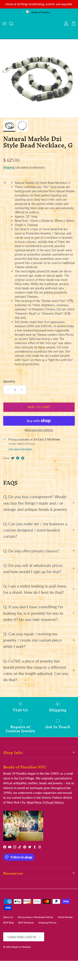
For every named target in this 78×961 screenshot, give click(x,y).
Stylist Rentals (65, 917)
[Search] (13, 23)
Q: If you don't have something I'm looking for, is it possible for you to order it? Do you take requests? (33, 613)
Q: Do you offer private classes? (31, 551)
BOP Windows (26, 922)
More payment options (39, 430)
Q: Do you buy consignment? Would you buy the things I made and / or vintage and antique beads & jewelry (35, 502)
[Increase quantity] (22, 389)
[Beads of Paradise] (39, 23)
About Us (8, 917)
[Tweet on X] (12, 458)
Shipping (8, 167)
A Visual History (53, 802)
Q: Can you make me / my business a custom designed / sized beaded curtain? (35, 530)
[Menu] (4, 23)
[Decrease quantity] (6, 389)
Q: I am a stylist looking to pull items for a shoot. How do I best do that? (34, 589)
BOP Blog (8, 922)
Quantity (9, 381)
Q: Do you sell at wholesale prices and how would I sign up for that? (33, 568)
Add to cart (39, 407)
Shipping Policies (47, 922)
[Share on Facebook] (17, 458)
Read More (34, 802)
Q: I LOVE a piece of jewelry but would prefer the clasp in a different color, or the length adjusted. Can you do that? (35, 670)
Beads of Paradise (21, 946)
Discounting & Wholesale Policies (35, 917)
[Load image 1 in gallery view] (39, 78)
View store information (20, 449)
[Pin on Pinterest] (22, 458)
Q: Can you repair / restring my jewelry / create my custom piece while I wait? (32, 640)
